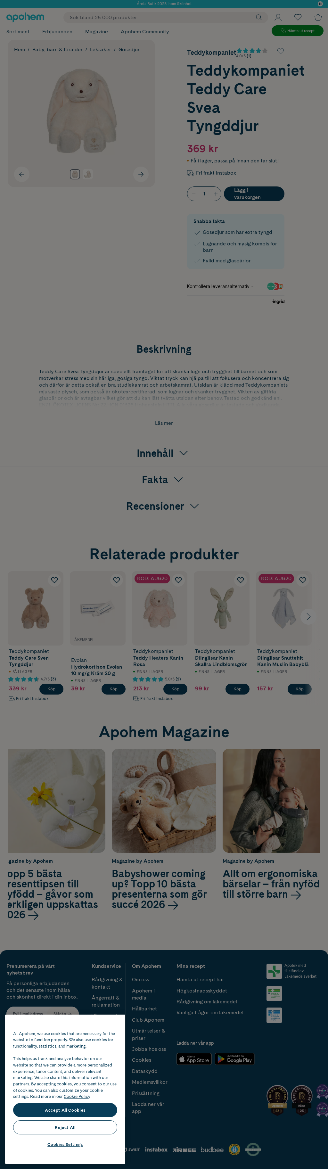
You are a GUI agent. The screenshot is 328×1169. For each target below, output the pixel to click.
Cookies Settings (65, 1144)
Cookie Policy (77, 1096)
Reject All (65, 1127)
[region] (65, 1089)
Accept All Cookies (65, 1110)
